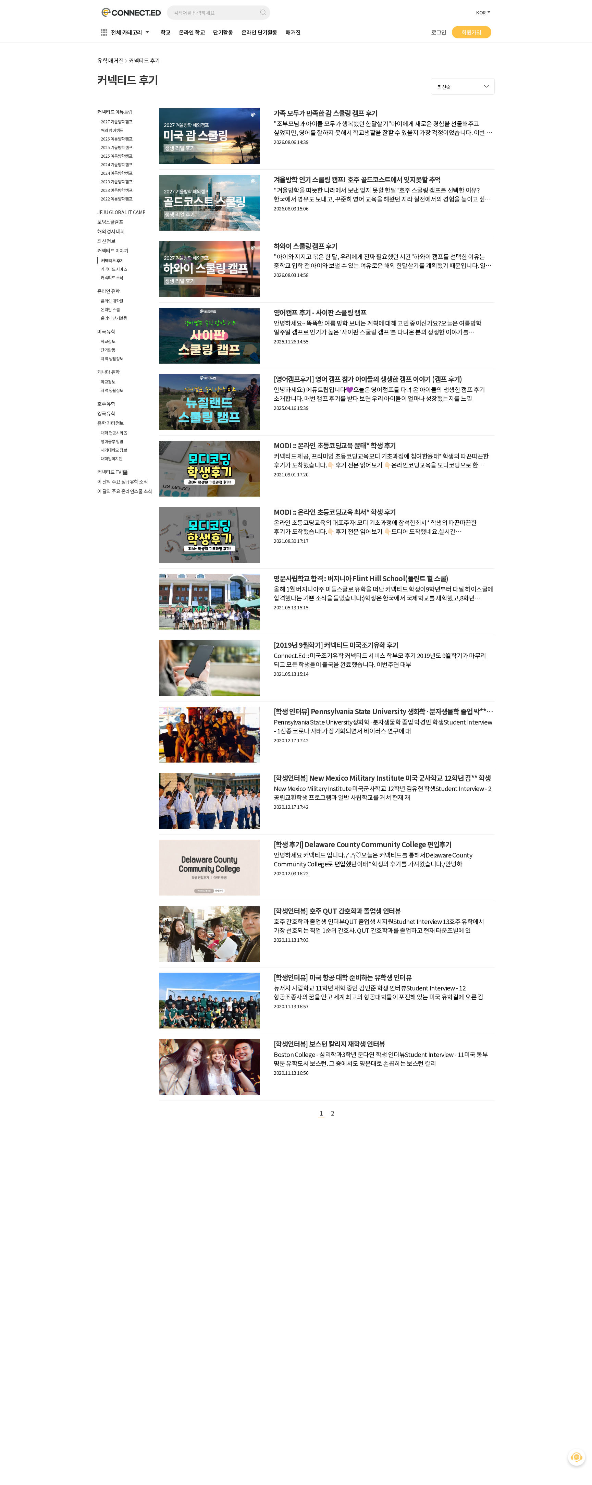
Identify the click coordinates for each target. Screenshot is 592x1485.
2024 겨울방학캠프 (116, 164)
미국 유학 (106, 331)
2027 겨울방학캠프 (116, 121)
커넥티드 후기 (112, 260)
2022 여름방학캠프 (116, 199)
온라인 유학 (108, 291)
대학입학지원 (112, 458)
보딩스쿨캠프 (110, 221)
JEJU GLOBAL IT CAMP (121, 212)
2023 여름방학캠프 (116, 190)
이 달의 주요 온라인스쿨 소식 (124, 491)
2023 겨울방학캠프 (116, 181)
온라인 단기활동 (114, 318)
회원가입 (471, 32)
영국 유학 (106, 413)
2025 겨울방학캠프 (116, 147)
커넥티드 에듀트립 (115, 111)
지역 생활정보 (112, 358)
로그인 (438, 32)
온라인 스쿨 (110, 309)
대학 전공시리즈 (114, 433)
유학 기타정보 (110, 422)
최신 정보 (106, 241)
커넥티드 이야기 (112, 250)
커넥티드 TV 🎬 (112, 471)
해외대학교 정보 (114, 450)
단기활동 (108, 350)
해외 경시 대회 (111, 231)
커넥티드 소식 (112, 277)
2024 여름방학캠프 (116, 173)
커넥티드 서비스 (114, 269)
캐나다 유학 (108, 371)
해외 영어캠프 (112, 130)
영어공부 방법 (112, 441)
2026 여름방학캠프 (116, 139)
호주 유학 (106, 403)
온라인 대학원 (112, 301)
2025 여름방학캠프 (116, 156)
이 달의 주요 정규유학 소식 (122, 481)
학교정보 (108, 341)
